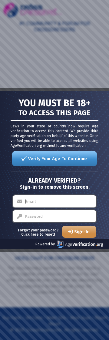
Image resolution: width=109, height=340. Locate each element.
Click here (29, 234)
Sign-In (82, 231)
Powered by (45, 244)
